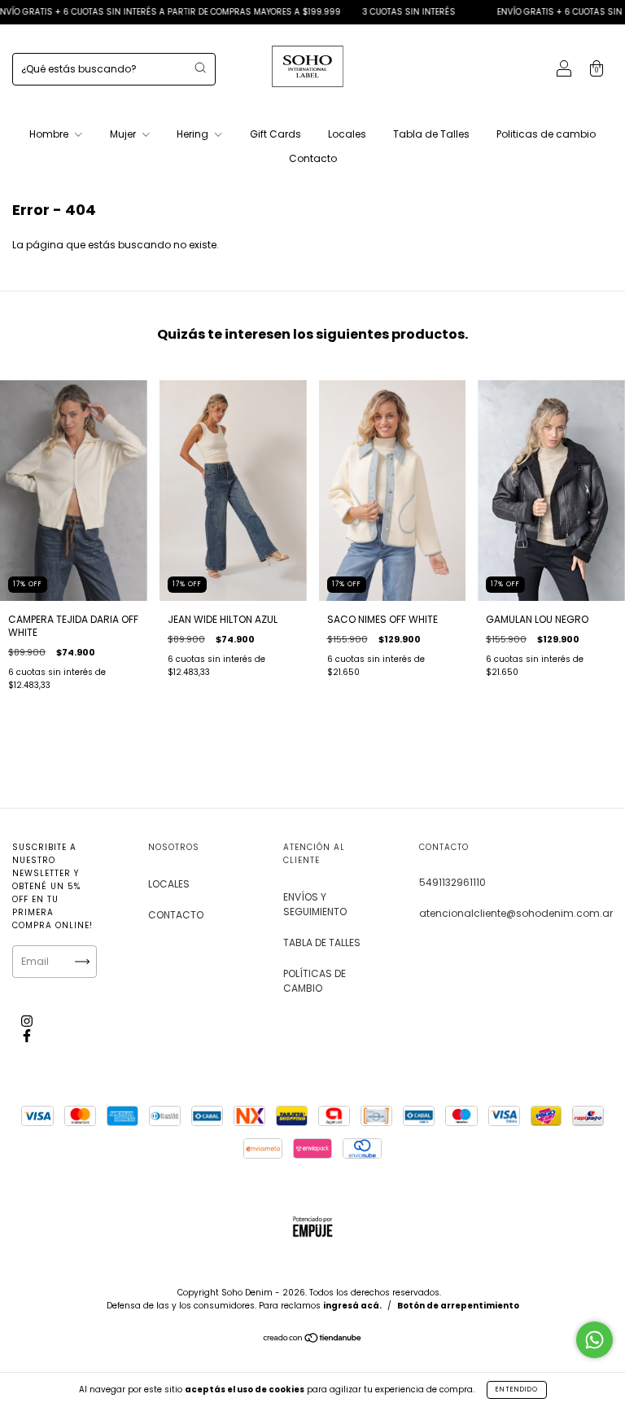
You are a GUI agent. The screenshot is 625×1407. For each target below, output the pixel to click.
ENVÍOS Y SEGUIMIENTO (315, 904)
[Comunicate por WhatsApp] (594, 1340)
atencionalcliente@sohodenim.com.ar (516, 913)
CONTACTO (175, 915)
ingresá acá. (352, 1306)
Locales (347, 134)
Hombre (50, 134)
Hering (194, 134)
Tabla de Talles (431, 134)
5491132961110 (452, 882)
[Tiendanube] (313, 1340)
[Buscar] (200, 67)
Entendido (517, 1389)
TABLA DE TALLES (322, 942)
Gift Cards (275, 134)
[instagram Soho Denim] (27, 1021)
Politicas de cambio (546, 134)
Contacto (313, 158)
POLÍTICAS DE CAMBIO (314, 980)
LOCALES (169, 884)
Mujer (124, 134)
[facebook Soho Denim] (27, 1035)
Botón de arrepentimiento (458, 1306)
